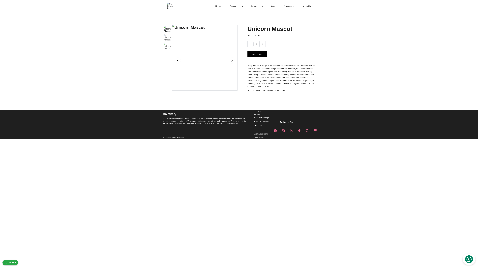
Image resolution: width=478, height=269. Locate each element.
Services (233, 6)
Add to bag (257, 54)
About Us (306, 6)
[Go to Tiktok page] (299, 130)
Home (218, 6)
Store (272, 6)
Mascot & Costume (261, 121)
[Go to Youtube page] (315, 130)
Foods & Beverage (261, 117)
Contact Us (258, 138)
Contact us (289, 6)
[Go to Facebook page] (275, 130)
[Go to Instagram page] (283, 130)
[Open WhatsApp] (469, 259)
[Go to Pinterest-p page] (307, 130)
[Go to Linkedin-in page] (291, 130)
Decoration (258, 125)
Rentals (253, 6)
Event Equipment (261, 134)
